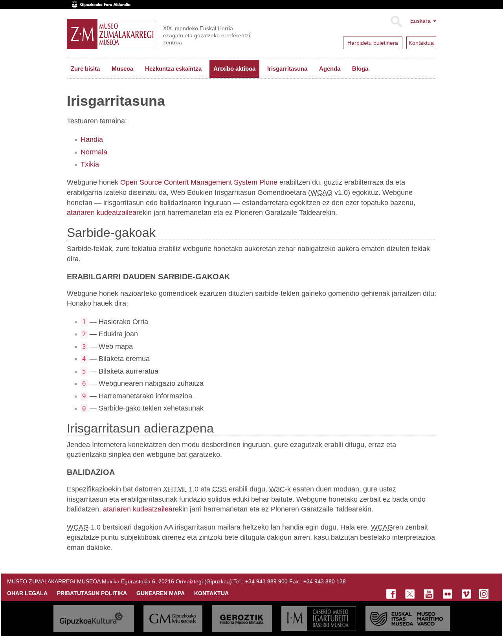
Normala (94, 152)
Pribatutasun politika (92, 593)
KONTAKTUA (211, 593)
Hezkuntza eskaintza (173, 68)
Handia (92, 139)
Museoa (122, 68)
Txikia (90, 164)
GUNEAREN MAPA (160, 593)
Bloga (360, 68)
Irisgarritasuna (287, 68)
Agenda (329, 68)
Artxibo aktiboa (234, 68)
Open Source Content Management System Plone (198, 182)
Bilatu (396, 21)
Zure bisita (85, 68)
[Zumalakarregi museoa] (112, 34)
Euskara (421, 21)
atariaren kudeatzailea (101, 212)
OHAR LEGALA (27, 593)
